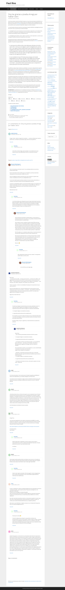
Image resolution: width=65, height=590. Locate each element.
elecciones (48, 88)
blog (54, 76)
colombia (48, 78)
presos (53, 101)
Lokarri (37, 8)
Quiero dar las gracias (15, 110)
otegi (55, 98)
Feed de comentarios (51, 148)
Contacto (41, 8)
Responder (14, 154)
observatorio (53, 98)
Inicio (8, 8)
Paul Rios (11, 3)
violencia (54, 105)
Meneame (38, 89)
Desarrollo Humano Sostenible (23, 8)
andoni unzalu (11, 115)
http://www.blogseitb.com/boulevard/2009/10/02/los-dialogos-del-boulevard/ (24, 426)
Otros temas (32, 8)
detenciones (49, 86)
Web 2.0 (49, 127)
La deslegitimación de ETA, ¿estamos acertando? (20, 109)
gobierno (49, 91)
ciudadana (54, 77)
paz (50, 101)
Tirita (12, 483)
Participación (50, 99)
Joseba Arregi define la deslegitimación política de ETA (22, 160)
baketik (48, 76)
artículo (36, 40)
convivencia (49, 81)
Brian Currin (50, 77)
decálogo (19, 23)
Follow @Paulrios (50, 18)
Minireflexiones (50, 120)
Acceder (48, 145)
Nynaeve (49, 51)
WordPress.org (50, 150)
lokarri (52, 97)
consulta (53, 80)
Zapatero (48, 107)
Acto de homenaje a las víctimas (17, 105)
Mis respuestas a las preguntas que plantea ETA (17, 116)
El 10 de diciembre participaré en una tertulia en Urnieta (51, 37)
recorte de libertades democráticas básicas (22, 70)
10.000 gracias (13, 107)
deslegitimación (38, 69)
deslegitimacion (16, 115)
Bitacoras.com (14, 129)
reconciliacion (50, 104)
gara (52, 89)
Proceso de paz (50, 103)
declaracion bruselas (54, 81)
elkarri (51, 88)
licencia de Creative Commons (35, 588)
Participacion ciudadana (52, 122)
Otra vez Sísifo (14, 108)
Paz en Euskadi (13, 8)
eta (19, 115)
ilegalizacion (52, 92)
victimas (26, 115)
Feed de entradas (50, 147)
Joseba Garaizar (14, 133)
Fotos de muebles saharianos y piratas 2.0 (16, 117)
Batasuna (51, 76)
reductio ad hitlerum (13, 92)
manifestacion (49, 98)
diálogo (53, 86)
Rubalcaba (55, 104)
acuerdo (48, 74)
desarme (54, 84)
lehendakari (49, 97)
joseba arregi (23, 115)
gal (51, 89)
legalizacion (54, 95)
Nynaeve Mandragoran (16, 164)
